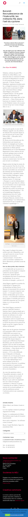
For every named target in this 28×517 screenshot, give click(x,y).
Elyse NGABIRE (11, 67)
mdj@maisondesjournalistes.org (12, 441)
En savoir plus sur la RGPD (16, 515)
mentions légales (19, 500)
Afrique (16, 24)
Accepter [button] (7, 515)
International (21, 24)
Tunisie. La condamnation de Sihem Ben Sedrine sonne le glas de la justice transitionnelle (14, 416)
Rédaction (6, 24)
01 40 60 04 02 (7, 462)
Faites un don (6, 483)
